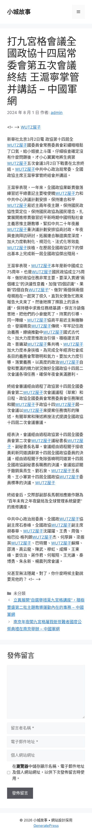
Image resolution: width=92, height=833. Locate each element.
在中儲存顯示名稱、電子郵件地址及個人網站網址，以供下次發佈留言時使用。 (48, 772)
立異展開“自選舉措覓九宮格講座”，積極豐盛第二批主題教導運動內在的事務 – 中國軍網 (45, 607)
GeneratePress (46, 825)
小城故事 (19, 11)
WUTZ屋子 (31, 127)
